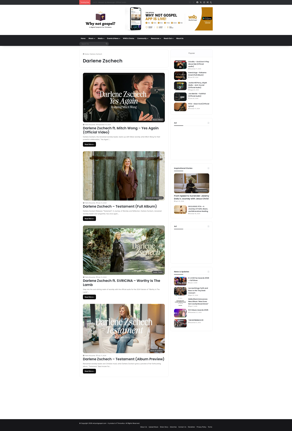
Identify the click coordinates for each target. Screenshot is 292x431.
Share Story (164, 427)
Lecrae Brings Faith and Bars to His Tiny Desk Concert (198, 290)
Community (142, 38)
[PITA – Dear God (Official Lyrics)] (180, 107)
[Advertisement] (191, 142)
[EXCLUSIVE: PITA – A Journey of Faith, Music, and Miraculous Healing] (180, 209)
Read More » (89, 144)
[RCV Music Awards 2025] (180, 313)
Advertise (173, 427)
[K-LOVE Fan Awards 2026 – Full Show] (180, 281)
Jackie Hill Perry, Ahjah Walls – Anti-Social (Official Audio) (197, 85)
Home (83, 38)
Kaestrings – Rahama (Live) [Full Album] (197, 73)
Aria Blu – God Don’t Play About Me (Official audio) (198, 64)
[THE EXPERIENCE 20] (180, 323)
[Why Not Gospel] (100, 19)
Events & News (113, 38)
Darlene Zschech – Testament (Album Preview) (123, 359)
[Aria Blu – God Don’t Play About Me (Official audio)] (180, 64)
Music (91, 38)
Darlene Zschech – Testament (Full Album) (120, 206)
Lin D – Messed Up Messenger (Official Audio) (108, 2)
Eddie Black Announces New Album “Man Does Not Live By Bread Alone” (198, 301)
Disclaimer (191, 427)
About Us (179, 38)
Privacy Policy (201, 427)
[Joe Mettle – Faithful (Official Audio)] (180, 97)
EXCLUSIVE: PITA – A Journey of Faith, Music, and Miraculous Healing (198, 208)
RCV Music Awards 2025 (198, 310)
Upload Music (153, 427)
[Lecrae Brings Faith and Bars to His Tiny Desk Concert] (180, 291)
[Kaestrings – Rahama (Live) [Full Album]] (180, 75)
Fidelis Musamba (90, 124)
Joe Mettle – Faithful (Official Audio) (197, 95)
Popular (192, 53)
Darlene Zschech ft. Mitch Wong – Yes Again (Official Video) (121, 130)
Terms (210, 427)
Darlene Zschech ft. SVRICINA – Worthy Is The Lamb (121, 282)
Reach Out (168, 38)
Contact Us (182, 427)
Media (100, 38)
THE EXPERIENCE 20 (195, 320)
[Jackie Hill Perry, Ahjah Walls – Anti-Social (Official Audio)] (180, 86)
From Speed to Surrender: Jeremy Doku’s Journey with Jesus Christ (191, 197)
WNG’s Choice (128, 38)
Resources (155, 38)
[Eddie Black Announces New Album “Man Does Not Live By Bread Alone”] (180, 302)
